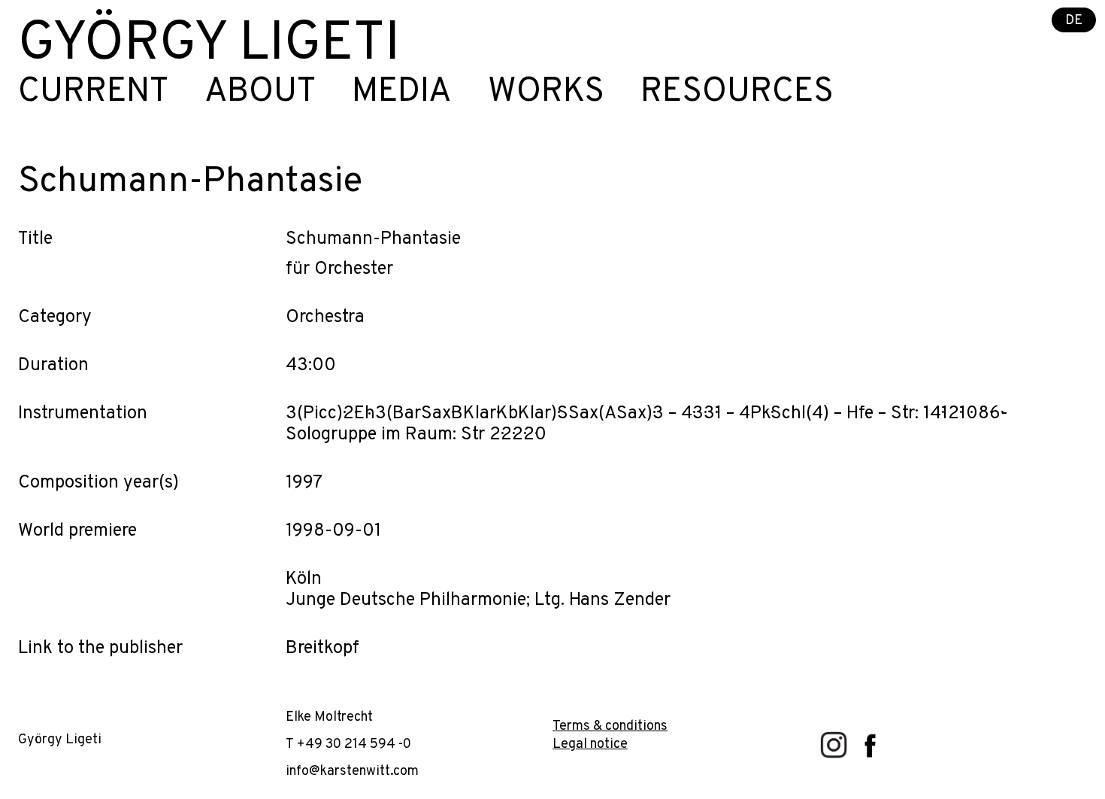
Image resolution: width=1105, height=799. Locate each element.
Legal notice (590, 744)
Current (93, 92)
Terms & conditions (610, 726)
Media (402, 92)
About (260, 92)
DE (1073, 20)
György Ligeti (209, 45)
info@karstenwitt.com (352, 771)
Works (546, 92)
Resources (737, 92)
